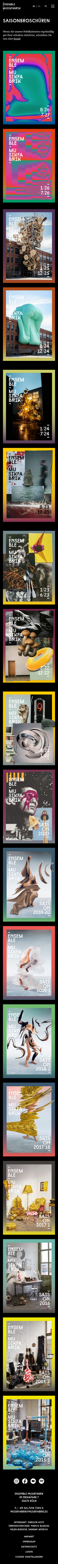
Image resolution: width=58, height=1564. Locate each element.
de (34, 6)
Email (17, 38)
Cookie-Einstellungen (29, 1556)
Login (29, 1551)
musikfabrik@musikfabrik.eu (29, 1511)
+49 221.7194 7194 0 (30, 1507)
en (39, 6)
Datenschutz (29, 1546)
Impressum (29, 1541)
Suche (46, 6)
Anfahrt (29, 1536)
